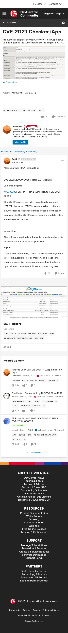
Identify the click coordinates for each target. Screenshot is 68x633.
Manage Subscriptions (34, 545)
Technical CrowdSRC (34, 487)
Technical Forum (34, 481)
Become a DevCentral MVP (34, 499)
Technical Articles (34, 484)
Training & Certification (34, 532)
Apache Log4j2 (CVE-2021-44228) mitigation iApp (37, 371)
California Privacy (50, 610)
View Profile (20, 142)
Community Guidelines (34, 490)
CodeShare (11, 23)
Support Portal (34, 558)
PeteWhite (17, 126)
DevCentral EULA (34, 493)
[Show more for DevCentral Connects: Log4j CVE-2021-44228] (44, 406)
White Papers (34, 516)
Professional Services (34, 548)
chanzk (15, 430)
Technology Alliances (34, 574)
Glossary (34, 519)
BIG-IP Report (12, 324)
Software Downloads (34, 554)
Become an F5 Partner (34, 577)
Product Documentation (34, 513)
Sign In (60, 13)
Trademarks (14, 610)
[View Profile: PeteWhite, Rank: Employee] (7, 129)
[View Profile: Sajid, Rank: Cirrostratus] (7, 161)
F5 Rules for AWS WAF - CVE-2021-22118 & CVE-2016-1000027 (35, 419)
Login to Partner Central (34, 580)
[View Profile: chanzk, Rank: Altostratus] (6, 421)
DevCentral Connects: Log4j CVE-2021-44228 (37, 393)
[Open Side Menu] (4, 13)
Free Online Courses (34, 529)
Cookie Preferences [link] (34, 621)
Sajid (14, 159)
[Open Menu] (63, 23)
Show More (11, 82)
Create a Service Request (34, 551)
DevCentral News (34, 477)
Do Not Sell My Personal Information (34, 615)
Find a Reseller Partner (34, 571)
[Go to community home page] (24, 14)
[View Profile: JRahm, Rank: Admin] (6, 396)
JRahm (15, 396)
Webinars (34, 526)
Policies (26, 610)
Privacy (36, 610)
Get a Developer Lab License (34, 496)
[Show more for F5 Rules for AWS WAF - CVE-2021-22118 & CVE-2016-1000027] (25, 439)
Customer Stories (34, 522)
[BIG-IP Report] (34, 303)
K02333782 (10, 191)
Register (48, 13)
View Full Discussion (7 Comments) (20, 151)
